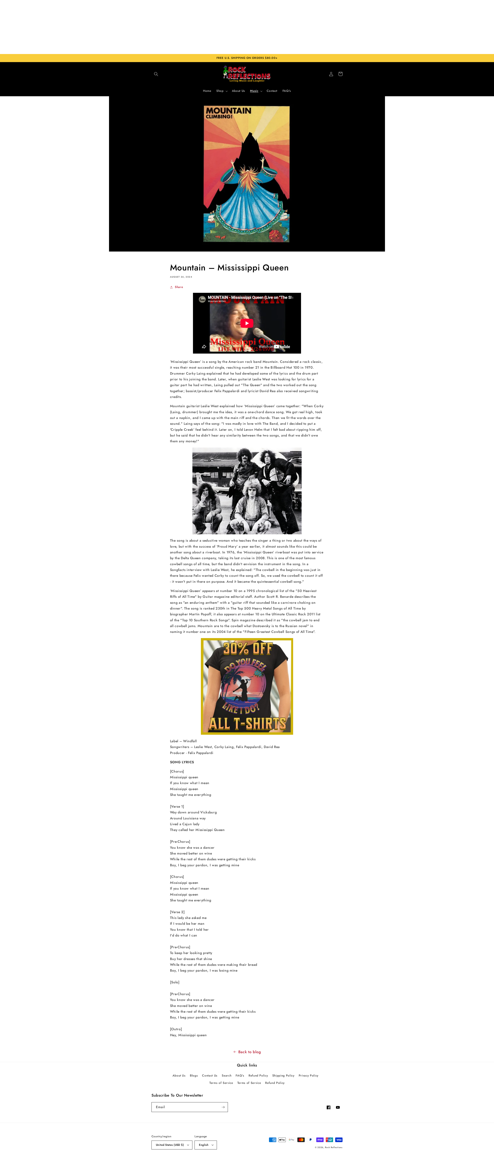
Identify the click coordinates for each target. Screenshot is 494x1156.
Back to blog (249, 1052)
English (203, 1145)
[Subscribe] (223, 1107)
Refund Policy (258, 1075)
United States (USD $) (170, 1145)
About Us (179, 1075)
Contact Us (209, 1075)
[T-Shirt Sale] (247, 686)
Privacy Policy (308, 1075)
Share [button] (179, 287)
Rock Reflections (334, 1147)
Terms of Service (221, 1083)
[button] (156, 74)
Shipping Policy (283, 1075)
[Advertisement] (247, 27)
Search (226, 1075)
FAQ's (240, 1075)
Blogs (194, 1075)
